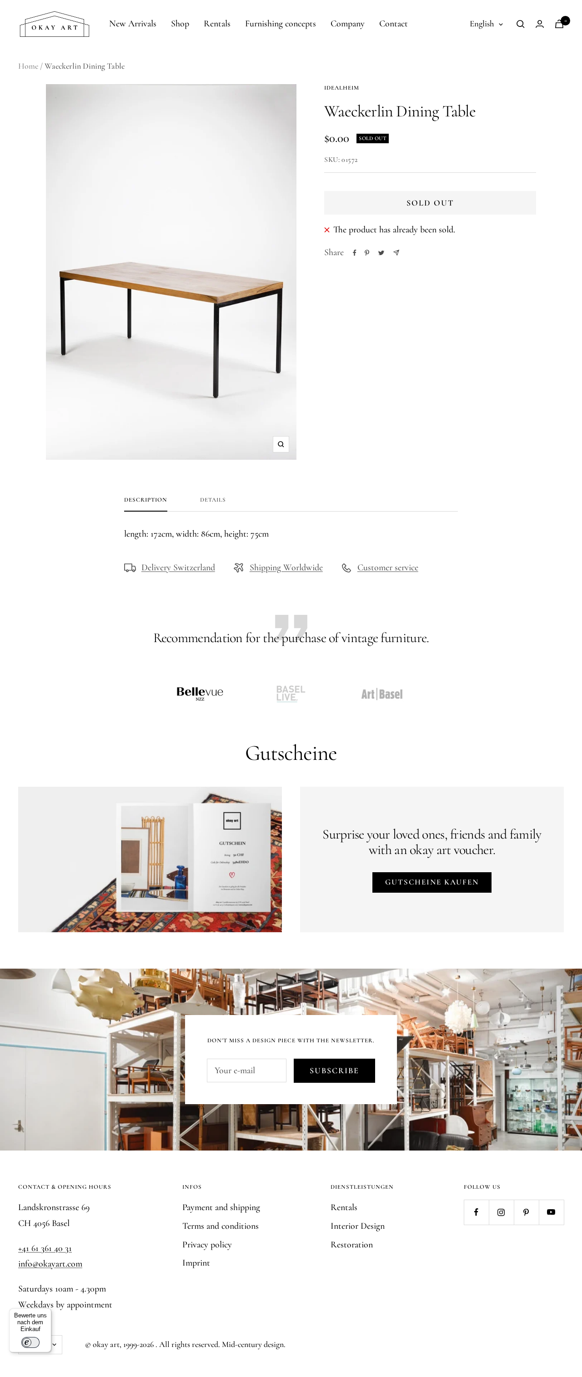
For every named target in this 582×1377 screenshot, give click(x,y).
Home (28, 66)
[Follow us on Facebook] (476, 1212)
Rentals (217, 23)
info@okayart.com (50, 1263)
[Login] (540, 24)
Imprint (196, 1262)
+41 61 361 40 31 (45, 1248)
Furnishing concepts (280, 23)
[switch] (30, 1342)
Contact (393, 23)
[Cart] (559, 24)
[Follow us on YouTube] (551, 1212)
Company (348, 23)
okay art (106, 1344)
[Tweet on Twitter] (381, 253)
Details (213, 499)
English (482, 23)
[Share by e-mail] (396, 253)
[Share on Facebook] (354, 253)
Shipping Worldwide (286, 567)
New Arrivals (132, 23)
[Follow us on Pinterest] (526, 1212)
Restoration (352, 1244)
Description (145, 499)
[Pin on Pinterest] (367, 253)
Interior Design (358, 1226)
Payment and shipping (221, 1207)
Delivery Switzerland (178, 567)
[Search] (521, 24)
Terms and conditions (220, 1226)
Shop (180, 23)
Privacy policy (207, 1244)
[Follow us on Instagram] (501, 1212)
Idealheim (341, 87)
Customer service (387, 567)
